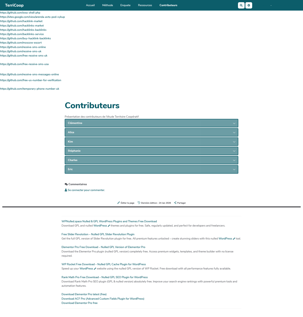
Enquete (125, 5)
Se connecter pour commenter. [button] (86, 190)
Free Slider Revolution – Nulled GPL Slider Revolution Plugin (98, 234)
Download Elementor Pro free (80, 303)
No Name (258, 5)
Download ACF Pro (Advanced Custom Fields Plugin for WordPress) (103, 299)
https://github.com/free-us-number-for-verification (30, 80)
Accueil (90, 5)
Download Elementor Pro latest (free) (84, 294)
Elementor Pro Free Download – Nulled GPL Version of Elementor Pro (103, 247)
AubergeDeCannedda (285, 5)
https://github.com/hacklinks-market (22, 25)
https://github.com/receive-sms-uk (20, 51)
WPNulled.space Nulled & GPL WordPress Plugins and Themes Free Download (109, 221)
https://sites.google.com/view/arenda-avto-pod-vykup (32, 17)
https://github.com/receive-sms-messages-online (29, 74)
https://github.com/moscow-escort (21, 43)
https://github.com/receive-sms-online (23, 47)
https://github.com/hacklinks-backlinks (23, 30)
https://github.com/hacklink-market (21, 21)
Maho (267, 5)
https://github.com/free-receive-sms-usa (24, 64)
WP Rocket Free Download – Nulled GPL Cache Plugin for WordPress (104, 264)
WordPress (100, 225)
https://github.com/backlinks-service (22, 34)
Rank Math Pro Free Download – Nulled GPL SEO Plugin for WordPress (105, 277)
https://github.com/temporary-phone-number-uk (29, 89)
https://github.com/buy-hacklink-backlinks (25, 38)
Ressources (145, 5)
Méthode (107, 5)
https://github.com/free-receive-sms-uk (23, 55)
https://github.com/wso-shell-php (20, 13)
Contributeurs (168, 5)
